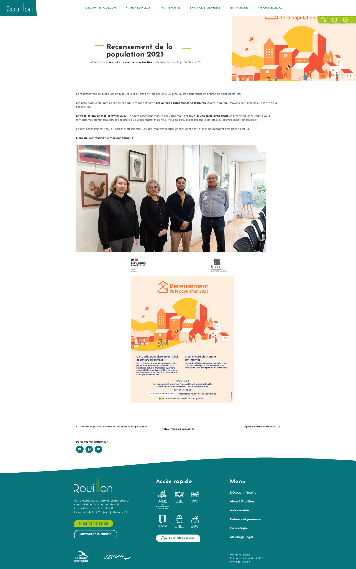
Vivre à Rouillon (138, 7)
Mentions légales (240, 554)
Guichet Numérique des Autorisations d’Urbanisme (162, 504)
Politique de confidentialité (246, 558)
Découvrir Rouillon (100, 7)
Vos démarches (179, 527)
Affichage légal (270, 7)
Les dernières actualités (136, 62)
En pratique (239, 7)
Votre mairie (170, 7)
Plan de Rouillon (195, 527)
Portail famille (195, 502)
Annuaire (162, 526)
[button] (80, 449)
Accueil (113, 62)
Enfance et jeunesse (205, 7)
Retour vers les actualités (178, 428)
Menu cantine (179, 502)
